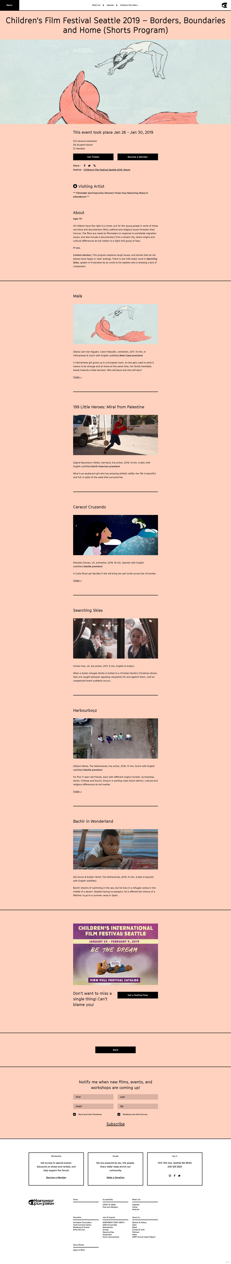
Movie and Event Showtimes (90, 1114)
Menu (9, 5)
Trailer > (77, 377)
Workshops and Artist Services (135, 1114)
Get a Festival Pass (138, 995)
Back (115, 1050)
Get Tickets (93, 157)
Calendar (110, 5)
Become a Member (138, 157)
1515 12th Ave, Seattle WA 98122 (175, 1163)
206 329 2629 (175, 1166)
